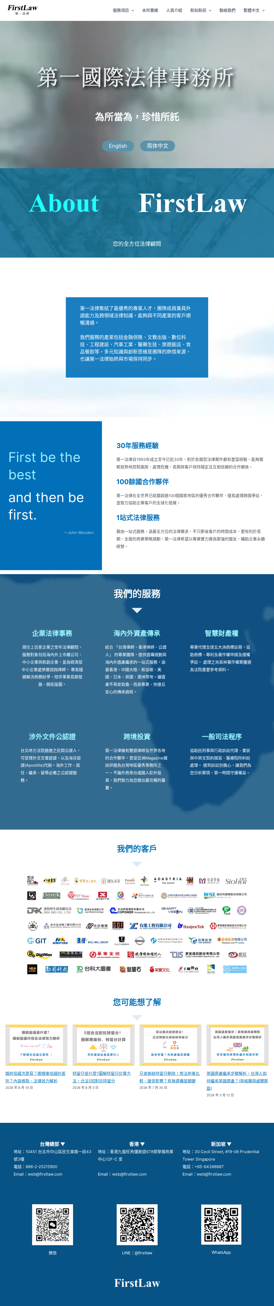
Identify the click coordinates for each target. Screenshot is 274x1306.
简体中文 (157, 146)
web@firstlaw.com (45, 1174)
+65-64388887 (209, 1166)
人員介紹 (174, 10)
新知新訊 (198, 10)
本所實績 (150, 10)
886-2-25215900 (41, 1166)
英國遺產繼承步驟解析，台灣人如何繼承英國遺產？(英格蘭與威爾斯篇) (237, 1081)
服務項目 (121, 10)
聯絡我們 (227, 10)
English (118, 146)
